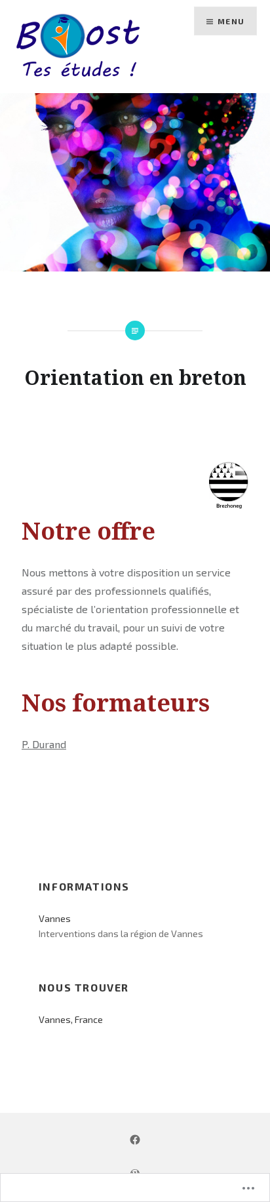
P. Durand (44, 744)
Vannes (55, 918)
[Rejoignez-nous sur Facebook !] (135, 1139)
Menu (231, 21)
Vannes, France (71, 1019)
